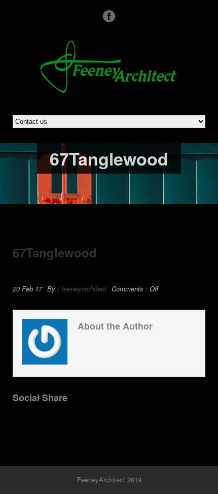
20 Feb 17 (27, 288)
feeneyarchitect (83, 288)
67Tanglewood (55, 252)
